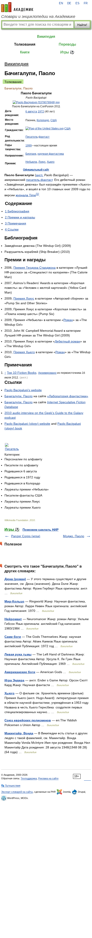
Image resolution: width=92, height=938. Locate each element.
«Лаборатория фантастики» (67, 396)
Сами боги (12, 636)
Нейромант (13, 619)
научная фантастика (51, 153)
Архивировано (47, 372)
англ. (39, 175)
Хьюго (50, 161)
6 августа (31, 111)
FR (86, 3)
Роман (68, 320)
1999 (28, 145)
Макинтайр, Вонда (18, 733)
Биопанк (30, 153)
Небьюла (31, 161)
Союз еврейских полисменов (27, 720)
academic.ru (17, 7)
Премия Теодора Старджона (34, 267)
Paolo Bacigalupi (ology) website (27, 423)
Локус (42, 161)
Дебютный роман (67, 341)
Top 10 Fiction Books (21, 372)
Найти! (82, 25)
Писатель (31, 136)
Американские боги (19, 672)
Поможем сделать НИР (41, 529)
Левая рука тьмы (17, 654)
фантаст (44, 136)
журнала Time (26, 195)
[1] (37, 193)
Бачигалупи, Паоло (18, 396)
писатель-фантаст (39, 180)
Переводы (67, 44)
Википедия (46, 36)
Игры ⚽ (67, 52)
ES (77, 3)
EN (61, 3)
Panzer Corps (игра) (25, 536)
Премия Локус (23, 298)
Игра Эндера (14, 680)
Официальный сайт (36, 169)
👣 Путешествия (10, 785)
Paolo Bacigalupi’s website (23, 390)
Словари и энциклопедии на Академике (38, 16)
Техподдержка (29, 778)
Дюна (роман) (15, 579)
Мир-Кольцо (14, 601)
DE (69, 3)
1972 (41, 111)
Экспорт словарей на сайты (17, 791)
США (53, 120)
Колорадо (43, 120)
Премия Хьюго (24, 352)
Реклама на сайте (48, 778)
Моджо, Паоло (73, 536)
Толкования (24, 44)
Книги (24, 52)
